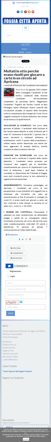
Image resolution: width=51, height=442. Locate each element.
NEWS (21, 52)
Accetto (26, 439)
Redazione (13, 234)
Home (24, 49)
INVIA (10, 313)
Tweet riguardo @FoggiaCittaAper (17, 371)
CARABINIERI (17, 253)
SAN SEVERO (17, 258)
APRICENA (16, 248)
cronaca (28, 52)
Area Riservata (10, 359)
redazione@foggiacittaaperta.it (27, 3)
